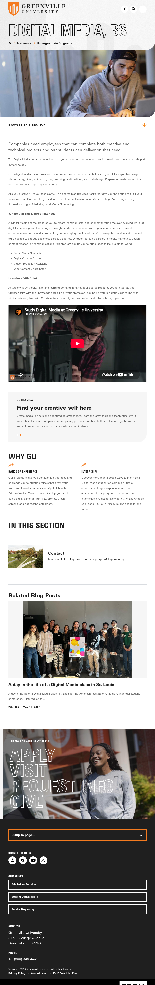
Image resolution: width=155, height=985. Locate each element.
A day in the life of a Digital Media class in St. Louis (61, 684)
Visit (28, 770)
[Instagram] (12, 860)
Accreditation (39, 973)
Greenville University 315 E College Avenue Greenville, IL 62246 (26, 937)
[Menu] (143, 9)
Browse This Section (27, 124)
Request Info (62, 785)
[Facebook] (23, 860)
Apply (32, 755)
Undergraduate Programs (54, 43)
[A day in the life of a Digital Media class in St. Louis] (77, 639)
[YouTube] (33, 860)
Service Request (21, 909)
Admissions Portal (22, 884)
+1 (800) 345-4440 (23, 959)
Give (26, 801)
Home (9, 43)
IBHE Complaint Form (65, 973)
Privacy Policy (16, 973)
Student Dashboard (23, 896)
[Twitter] (43, 860)
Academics (23, 43)
